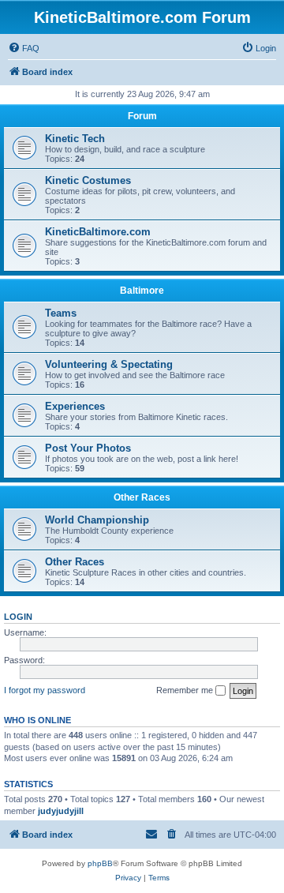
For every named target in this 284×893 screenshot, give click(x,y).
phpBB (100, 863)
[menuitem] (23, 48)
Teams (61, 313)
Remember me (185, 690)
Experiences (75, 406)
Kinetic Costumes (88, 180)
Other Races (142, 497)
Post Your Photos (88, 448)
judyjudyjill (61, 811)
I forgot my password (44, 690)
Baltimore (142, 290)
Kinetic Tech (75, 138)
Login (18, 616)
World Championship (97, 520)
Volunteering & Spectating (109, 364)
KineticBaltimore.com (98, 232)
